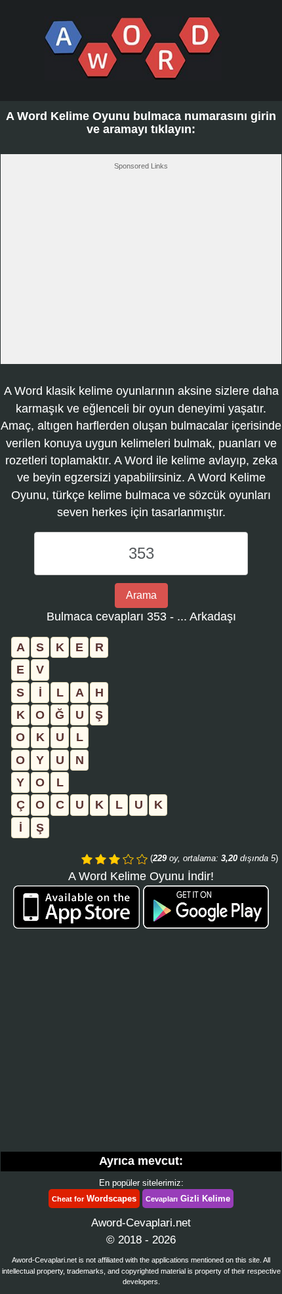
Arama (141, 595)
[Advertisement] (141, 271)
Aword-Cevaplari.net (141, 1223)
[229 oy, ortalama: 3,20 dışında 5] (86, 859)
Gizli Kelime (188, 1198)
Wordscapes (94, 1198)
